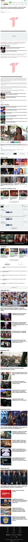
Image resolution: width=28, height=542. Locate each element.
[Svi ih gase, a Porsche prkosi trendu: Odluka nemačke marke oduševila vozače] (6, 385)
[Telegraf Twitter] (13, 537)
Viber (25, 144)
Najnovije (5, 290)
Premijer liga (18, 149)
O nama (6, 539)
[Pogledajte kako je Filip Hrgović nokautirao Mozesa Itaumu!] (6, 317)
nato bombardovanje (11, 150)
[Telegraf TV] (16, 537)
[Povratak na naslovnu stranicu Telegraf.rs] (3, 0)
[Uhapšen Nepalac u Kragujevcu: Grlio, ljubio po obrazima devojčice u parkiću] (20, 238)
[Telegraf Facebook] (11, 537)
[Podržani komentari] (24, 206)
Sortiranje (23, 205)
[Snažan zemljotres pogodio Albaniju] (6, 494)
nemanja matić (3, 149)
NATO (22, 149)
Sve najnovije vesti (14, 287)
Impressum (11, 539)
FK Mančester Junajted (9, 149)
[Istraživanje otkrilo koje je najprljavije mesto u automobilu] (6, 402)
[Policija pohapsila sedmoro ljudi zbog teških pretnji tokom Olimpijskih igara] (14, 251)
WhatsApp (22, 144)
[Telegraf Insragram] (15, 537)
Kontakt (22, 539)
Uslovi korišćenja (14, 539)
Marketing (8, 539)
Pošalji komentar (22, 153)
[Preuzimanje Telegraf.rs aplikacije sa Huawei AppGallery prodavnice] (19, 535)
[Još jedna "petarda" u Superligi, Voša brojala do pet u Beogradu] (6, 335)
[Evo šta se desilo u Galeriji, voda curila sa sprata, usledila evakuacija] (7, 238)
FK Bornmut (14, 149)
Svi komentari (14, 228)
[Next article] (27, 271)
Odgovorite (3, 212)
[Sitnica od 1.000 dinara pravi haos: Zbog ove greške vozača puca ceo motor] (6, 376)
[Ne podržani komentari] (26, 206)
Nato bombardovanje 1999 (4, 150)
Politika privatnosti (19, 539)
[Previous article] (0, 271)
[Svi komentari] (22, 206)
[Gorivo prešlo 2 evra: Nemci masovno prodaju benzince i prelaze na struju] (14, 359)
